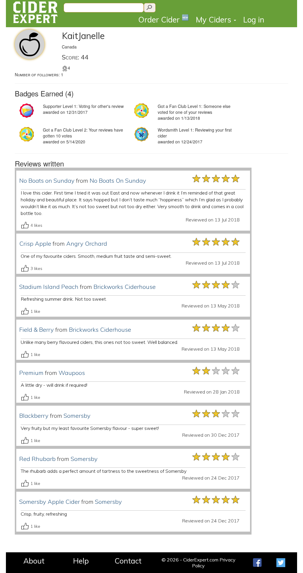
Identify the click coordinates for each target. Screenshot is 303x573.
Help (81, 560)
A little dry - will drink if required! (54, 385)
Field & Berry (36, 329)
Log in (253, 20)
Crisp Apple (35, 243)
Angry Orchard (86, 243)
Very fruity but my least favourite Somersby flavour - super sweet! (90, 428)
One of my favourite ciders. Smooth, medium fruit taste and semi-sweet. (96, 256)
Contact (128, 560)
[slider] (216, 178)
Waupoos (72, 372)
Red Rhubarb (37, 458)
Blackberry (34, 415)
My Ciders (214, 20)
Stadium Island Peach (48, 286)
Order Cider (163, 19)
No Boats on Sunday (47, 180)
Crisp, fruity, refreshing (44, 514)
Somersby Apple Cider (49, 501)
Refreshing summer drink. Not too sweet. (64, 299)
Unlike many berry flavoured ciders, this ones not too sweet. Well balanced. (99, 342)
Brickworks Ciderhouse (125, 286)
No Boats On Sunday (118, 180)
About (33, 560)
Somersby (77, 415)
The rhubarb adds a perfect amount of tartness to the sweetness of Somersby (103, 471)
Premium (31, 372)
